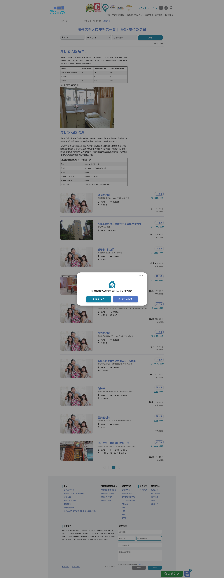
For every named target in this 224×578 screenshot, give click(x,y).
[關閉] (142, 275)
